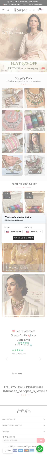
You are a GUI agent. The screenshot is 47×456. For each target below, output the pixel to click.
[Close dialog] (43, 214)
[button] (14, 231)
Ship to (7, 227)
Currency (28, 227)
